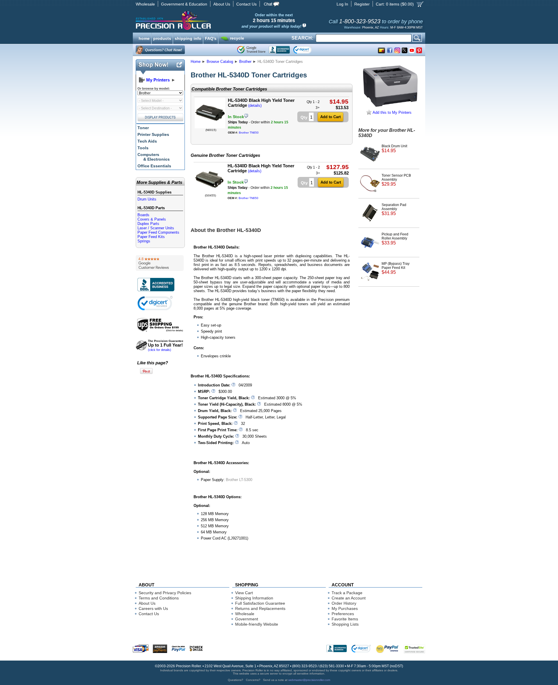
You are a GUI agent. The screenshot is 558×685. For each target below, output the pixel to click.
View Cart (244, 592)
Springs (143, 241)
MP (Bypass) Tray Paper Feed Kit (395, 268)
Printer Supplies (153, 134)
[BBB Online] (279, 50)
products (162, 38)
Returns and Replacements (260, 608)
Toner (143, 127)
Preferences (343, 613)
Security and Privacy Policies (165, 592)
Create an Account (349, 598)
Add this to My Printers (392, 112)
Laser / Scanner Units (155, 228)
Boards (143, 215)
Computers (153, 157)
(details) (255, 105)
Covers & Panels (151, 219)
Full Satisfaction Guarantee (260, 603)
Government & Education (184, 4)
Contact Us (246, 4)
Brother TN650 (249, 132)
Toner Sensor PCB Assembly (396, 180)
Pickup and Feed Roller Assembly (395, 238)
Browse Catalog (220, 61)
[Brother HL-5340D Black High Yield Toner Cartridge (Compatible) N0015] (210, 127)
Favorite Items (345, 619)
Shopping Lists (345, 624)
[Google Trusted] (251, 50)
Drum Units (146, 199)
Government (246, 619)
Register (362, 4)
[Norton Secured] (307, 50)
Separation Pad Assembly (394, 209)
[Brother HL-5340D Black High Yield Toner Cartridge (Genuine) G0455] (209, 192)
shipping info (188, 38)
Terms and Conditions (159, 598)
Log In (342, 4)
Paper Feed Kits (151, 237)
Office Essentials (154, 166)
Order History (344, 603)
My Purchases (345, 608)
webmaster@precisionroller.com (309, 680)
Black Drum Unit (394, 148)
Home (196, 61)
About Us (221, 4)
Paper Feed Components (158, 232)
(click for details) (165, 345)
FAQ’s (211, 38)
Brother (245, 61)
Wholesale (145, 4)
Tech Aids (147, 141)
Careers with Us (153, 608)
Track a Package (347, 592)
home (144, 38)
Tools (143, 147)
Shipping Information (254, 598)
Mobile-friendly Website (256, 624)
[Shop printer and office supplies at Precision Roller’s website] (203, 20)
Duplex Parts (148, 223)
